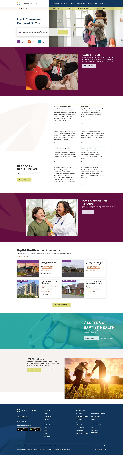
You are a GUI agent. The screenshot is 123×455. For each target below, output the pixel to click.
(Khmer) (95, 422)
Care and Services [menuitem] (57, 3)
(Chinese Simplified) (82, 416)
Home (18, 445)
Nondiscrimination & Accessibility (62, 449)
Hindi (92, 427)
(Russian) (80, 427)
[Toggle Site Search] (105, 3)
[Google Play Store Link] (35, 429)
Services (46, 419)
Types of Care (47, 416)
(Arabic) (79, 413)
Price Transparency (49, 439)
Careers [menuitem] (90, 3)
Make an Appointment (83, 8)
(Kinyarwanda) (95, 431)
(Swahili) (95, 416)
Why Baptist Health (107, 338)
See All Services (23, 179)
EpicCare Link (47, 436)
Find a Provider (68, 8)
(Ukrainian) (98, 413)
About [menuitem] (96, 3)
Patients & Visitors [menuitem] (69, 3)
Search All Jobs (90, 338)
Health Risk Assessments (50, 425)
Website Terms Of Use (39, 449)
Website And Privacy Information (24, 449)
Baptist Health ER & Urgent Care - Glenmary (49, 263)
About (45, 413)
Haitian (93, 419)
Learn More (87, 212)
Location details (45, 273)
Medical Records (48, 422)
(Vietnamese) (82, 433)
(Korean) (79, 422)
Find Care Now (88, 66)
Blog (45, 433)
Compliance (49, 449)
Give (104, 8)
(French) (80, 419)
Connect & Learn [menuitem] (80, 3)
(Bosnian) (96, 425)
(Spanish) (80, 430)
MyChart (96, 8)
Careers (46, 427)
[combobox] (39, 32)
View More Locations (60, 305)
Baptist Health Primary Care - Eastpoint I (50, 282)
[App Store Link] (22, 429)
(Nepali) (79, 425)
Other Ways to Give (50, 370)
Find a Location (55, 8)
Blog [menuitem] (101, 3)
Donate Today (33, 370)
